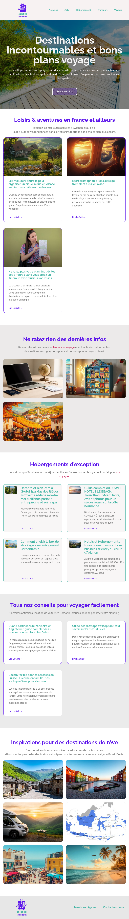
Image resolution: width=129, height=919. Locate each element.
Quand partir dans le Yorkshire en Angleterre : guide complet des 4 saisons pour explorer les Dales (30, 629)
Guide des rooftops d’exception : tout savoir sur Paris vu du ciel (96, 627)
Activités (53, 10)
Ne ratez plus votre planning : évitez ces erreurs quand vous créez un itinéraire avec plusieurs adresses (32, 275)
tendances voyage (64, 347)
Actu (66, 10)
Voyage (118, 10)
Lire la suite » (15, 217)
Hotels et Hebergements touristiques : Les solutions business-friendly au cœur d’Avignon (103, 547)
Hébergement (83, 10)
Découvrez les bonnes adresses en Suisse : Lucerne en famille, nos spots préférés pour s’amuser (31, 678)
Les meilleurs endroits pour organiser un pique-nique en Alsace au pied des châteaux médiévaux (32, 184)
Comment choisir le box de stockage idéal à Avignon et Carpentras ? (40, 545)
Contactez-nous (113, 907)
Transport (103, 10)
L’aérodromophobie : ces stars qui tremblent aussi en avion (93, 182)
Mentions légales (85, 907)
